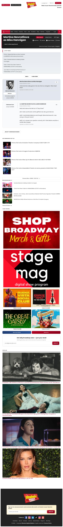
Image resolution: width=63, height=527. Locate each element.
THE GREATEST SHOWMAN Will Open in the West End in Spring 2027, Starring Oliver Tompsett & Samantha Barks (29, 414)
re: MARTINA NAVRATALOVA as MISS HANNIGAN (33, 104)
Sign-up (51, 3)
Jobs (29, 31)
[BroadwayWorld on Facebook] (26, 517)
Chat (25, 31)
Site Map (48, 521)
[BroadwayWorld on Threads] (39, 517)
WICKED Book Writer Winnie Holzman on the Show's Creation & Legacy (31, 199)
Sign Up (51, 511)
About (20, 521)
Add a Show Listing (16, 5)
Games (42, 31)
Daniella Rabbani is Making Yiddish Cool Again (25, 183)
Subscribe (35, 76)
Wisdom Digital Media (28, 523)
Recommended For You (8, 138)
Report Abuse (51, 40)
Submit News (36, 521)
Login (54, 31)
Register (48, 31)
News (12, 31)
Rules (58, 40)
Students (33, 31)
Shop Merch (6, 5)
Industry (21, 31)
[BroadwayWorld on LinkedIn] (32, 517)
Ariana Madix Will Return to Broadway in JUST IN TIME (17, 478)
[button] (59, 32)
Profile (9, 93)
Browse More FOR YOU (30, 178)
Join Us (30, 521)
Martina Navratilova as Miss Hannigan (31, 81)
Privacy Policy (47, 523)
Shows (16, 31)
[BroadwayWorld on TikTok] (36, 517)
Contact (25, 521)
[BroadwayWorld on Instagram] (29, 517)
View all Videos (6, 205)
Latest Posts (48, 37)
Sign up (56, 343)
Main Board (40, 37)
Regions (43, 521)
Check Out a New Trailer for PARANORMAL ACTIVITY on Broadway (30, 188)
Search (43, 40)
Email (27, 76)
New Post (36, 40)
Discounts (46, 332)
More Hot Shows (17, 332)
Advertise (15, 521)
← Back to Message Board (10, 44)
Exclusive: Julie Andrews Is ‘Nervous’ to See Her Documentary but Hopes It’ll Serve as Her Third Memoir (31, 382)
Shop (38, 31)
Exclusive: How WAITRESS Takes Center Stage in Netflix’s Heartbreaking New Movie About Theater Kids (31, 447)
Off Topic (56, 37)
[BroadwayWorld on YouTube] (43, 517)
